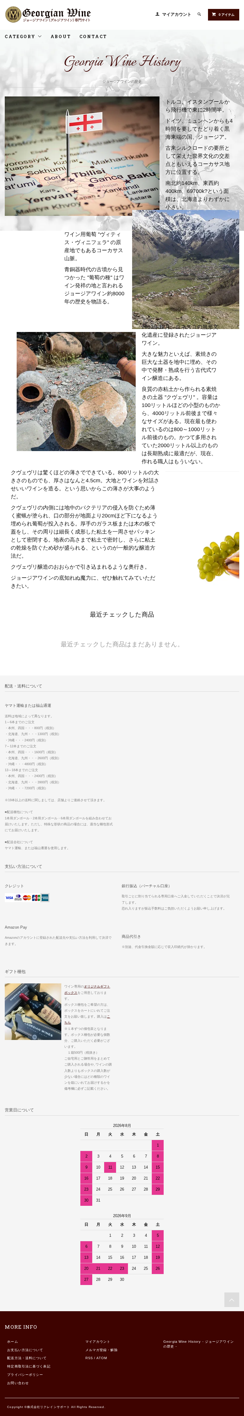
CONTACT (93, 36)
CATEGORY (21, 36)
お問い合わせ (18, 1383)
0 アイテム (226, 14)
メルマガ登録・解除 (101, 1350)
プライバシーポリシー (25, 1374)
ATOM (101, 1358)
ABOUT (61, 36)
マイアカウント (176, 14)
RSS (89, 1358)
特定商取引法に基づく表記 (28, 1366)
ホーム (12, 1341)
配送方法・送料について (27, 1358)
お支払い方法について (25, 1350)
